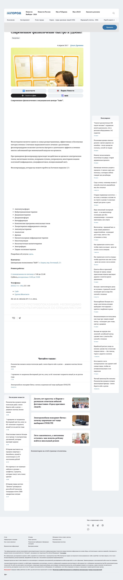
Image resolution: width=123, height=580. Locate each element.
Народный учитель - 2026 (89, 20)
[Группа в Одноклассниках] (93, 525)
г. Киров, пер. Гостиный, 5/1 (50, 263)
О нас (5, 537)
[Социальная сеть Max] (65, 96)
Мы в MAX (77, 12)
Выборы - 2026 (31, 14)
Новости (29, 12)
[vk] (13, 318)
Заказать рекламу (93, 12)
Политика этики (57, 539)
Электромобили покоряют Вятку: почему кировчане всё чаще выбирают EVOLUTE (40, 386)
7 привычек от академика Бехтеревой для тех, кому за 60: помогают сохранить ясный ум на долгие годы (47, 376)
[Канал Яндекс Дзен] (29, 96)
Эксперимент (25, 20)
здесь (31, 254)
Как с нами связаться (9, 542)
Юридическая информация (11, 546)
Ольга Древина (76, 45)
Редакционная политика (59, 542)
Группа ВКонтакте (22, 294)
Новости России (44, 12)
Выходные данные (33, 546)
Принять (109, 27)
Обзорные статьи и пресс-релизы (62, 537)
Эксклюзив (11, 20)
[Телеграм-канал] (97, 525)
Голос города (39, 20)
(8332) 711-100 (17, 286)
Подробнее (63, 553)
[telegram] (20, 318)
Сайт (17, 291)
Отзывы (30, 537)
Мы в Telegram (61, 12)
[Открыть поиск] (114, 13)
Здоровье (16, 38)
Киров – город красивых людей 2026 (62, 20)
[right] (117, 19)
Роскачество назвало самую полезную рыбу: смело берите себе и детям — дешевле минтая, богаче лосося (46, 366)
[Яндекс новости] (65, 91)
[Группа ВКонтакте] (29, 91)
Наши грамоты (32, 539)
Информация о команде (10, 539)
